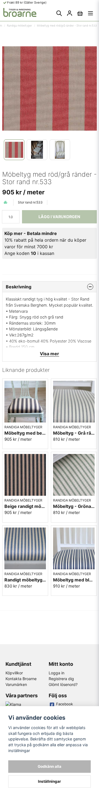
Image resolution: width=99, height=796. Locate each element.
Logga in (56, 672)
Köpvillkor (14, 672)
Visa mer (49, 353)
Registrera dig (61, 678)
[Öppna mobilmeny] (90, 13)
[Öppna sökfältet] (59, 13)
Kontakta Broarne (21, 678)
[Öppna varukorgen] (80, 13)
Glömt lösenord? (63, 684)
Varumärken (16, 684)
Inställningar (49, 781)
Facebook (64, 704)
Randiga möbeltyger (19, 25)
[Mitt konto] (69, 13)
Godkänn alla (49, 766)
